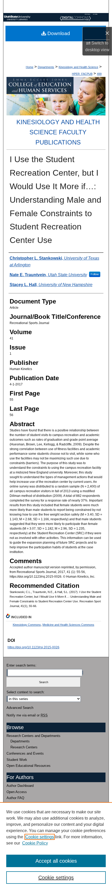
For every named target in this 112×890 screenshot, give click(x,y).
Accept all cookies (56, 861)
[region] (56, 846)
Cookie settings (39, 837)
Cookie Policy (35, 843)
